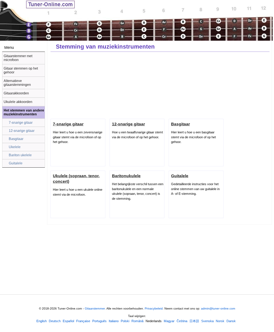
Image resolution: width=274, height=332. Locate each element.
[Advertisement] (160, 85)
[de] (55, 321)
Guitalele (15, 163)
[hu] (169, 321)
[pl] (125, 321)
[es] (68, 321)
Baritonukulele (126, 176)
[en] (41, 321)
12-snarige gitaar (21, 131)
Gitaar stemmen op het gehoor (21, 70)
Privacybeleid (154, 308)
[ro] (137, 321)
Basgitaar (16, 139)
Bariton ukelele (20, 155)
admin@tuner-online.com (218, 308)
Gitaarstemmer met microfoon (18, 58)
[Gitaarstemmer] (38, 5)
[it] (114, 321)
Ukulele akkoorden (18, 102)
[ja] (194, 321)
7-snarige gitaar (21, 122)
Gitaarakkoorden (16, 93)
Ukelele (15, 147)
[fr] (83, 321)
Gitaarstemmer (95, 308)
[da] (231, 321)
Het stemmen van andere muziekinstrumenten (24, 112)
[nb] (220, 321)
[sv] (207, 321)
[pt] (99, 321)
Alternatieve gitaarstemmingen (17, 82)
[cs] (182, 321)
